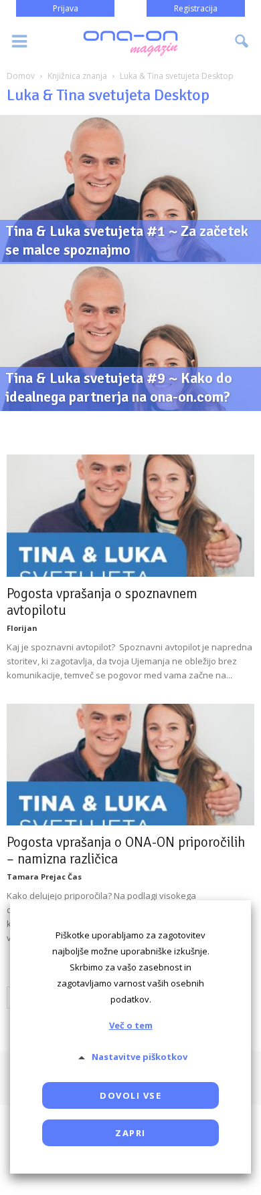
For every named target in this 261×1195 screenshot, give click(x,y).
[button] (242, 41)
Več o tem (131, 1025)
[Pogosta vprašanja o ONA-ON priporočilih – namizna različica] (130, 765)
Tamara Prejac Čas (44, 877)
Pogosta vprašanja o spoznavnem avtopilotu (102, 602)
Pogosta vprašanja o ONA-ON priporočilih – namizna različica (126, 850)
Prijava (65, 8)
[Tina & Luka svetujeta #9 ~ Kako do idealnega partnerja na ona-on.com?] (130, 376)
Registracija (195, 8)
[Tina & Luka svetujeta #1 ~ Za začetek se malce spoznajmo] (130, 227)
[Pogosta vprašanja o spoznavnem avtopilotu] (130, 515)
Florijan (22, 628)
